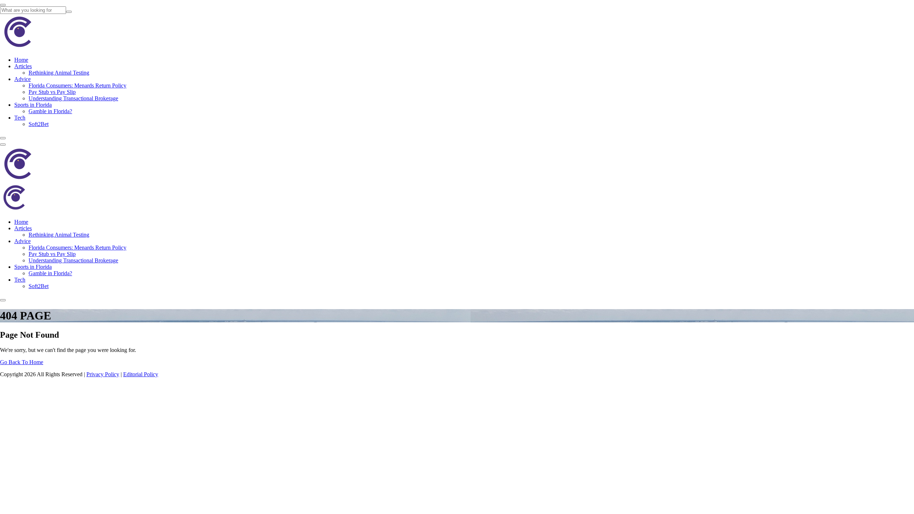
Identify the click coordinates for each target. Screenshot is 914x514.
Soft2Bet (39, 124)
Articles (23, 66)
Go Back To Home (21, 362)
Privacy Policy (102, 374)
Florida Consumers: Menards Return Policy (77, 85)
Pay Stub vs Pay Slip (52, 92)
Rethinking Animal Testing (59, 73)
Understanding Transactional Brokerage (73, 98)
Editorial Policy (140, 374)
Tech (19, 118)
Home (21, 60)
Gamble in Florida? (50, 111)
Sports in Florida (33, 105)
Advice (22, 79)
